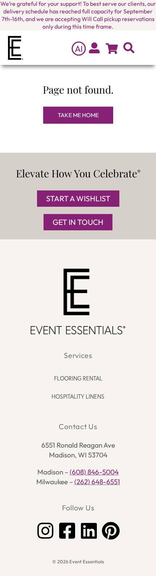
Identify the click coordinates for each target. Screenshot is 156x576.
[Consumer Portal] (94, 47)
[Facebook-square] (67, 531)
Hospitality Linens (78, 396)
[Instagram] (45, 531)
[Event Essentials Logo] (78, 301)
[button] (145, 48)
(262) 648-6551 (97, 481)
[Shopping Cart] (111, 48)
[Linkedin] (89, 531)
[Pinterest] (111, 531)
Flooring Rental (78, 378)
